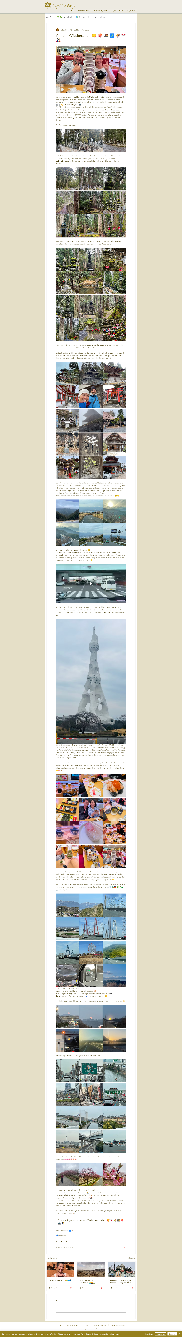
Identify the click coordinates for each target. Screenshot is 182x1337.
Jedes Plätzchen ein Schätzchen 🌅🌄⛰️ (87, 1281)
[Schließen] (180, 1333)
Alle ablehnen (161, 1334)
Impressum (87, 1329)
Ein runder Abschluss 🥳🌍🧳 (60, 1280)
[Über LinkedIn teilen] (61, 1241)
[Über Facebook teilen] (57, 1241)
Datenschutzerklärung (113, 1334)
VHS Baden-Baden (99, 17)
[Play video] (91, 583)
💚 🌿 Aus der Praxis (64, 17)
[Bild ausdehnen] (67, 140)
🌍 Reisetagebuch (82, 17)
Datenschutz (95, 1329)
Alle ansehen (132, 1258)
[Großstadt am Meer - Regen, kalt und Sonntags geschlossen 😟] (121, 1269)
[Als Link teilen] (66, 1241)
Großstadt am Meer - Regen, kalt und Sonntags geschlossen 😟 (121, 1281)
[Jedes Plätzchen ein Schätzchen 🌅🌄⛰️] (91, 1269)
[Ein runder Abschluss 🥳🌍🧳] (60, 1269)
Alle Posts (49, 17)
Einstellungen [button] (149, 1334)
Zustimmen (172, 1334)
